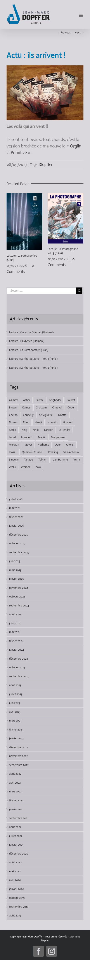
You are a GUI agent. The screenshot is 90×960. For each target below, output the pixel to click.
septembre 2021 (18, 818)
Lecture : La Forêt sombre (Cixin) (28, 350)
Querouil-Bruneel (32, 452)
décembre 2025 (18, 534)
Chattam (41, 407)
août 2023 (15, 685)
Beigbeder (55, 400)
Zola (38, 467)
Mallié (41, 437)
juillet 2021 (15, 836)
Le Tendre (64, 430)
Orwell (70, 445)
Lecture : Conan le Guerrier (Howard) (31, 332)
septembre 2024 (19, 605)
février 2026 (16, 517)
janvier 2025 (16, 579)
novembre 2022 (18, 756)
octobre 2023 (17, 667)
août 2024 (15, 614)
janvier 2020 (16, 889)
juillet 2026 (15, 499)
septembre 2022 (19, 765)
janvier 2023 (16, 738)
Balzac (39, 400)
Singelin (14, 459)
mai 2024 (14, 632)
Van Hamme (60, 459)
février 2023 (16, 729)
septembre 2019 (18, 907)
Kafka (12, 430)
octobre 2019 (17, 898)
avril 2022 (15, 783)
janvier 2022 (16, 809)
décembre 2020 (18, 853)
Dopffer (45, 164)
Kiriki (36, 430)
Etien (26, 422)
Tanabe (28, 459)
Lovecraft (27, 437)
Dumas (13, 422)
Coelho (13, 415)
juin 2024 (14, 623)
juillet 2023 (15, 694)
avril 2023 (15, 712)
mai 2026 (14, 508)
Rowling (53, 452)
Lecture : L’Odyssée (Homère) (26, 341)
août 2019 (15, 915)
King (24, 430)
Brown (13, 407)
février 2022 (16, 800)
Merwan (14, 445)
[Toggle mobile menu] (81, 15)
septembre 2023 (19, 676)
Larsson (48, 430)
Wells (12, 467)
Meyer (28, 445)
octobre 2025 (17, 543)
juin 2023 (14, 703)
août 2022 (15, 774)
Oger (58, 445)
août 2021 (15, 827)
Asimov (13, 400)
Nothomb (43, 445)
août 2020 (15, 862)
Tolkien (42, 459)
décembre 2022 (18, 747)
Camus (26, 407)
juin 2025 (14, 561)
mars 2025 (15, 570)
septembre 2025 (19, 552)
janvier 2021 (16, 844)
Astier (26, 400)
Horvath (52, 422)
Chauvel (57, 407)
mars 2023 (15, 720)
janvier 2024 (16, 650)
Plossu (12, 452)
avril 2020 (15, 880)
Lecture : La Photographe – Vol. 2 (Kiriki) (33, 368)
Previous (66, 32)
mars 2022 (15, 791)
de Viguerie (46, 415)
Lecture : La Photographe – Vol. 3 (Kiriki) (33, 359)
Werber (25, 467)
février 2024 (16, 641)
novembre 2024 (18, 588)
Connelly (28, 415)
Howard (68, 422)
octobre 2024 (17, 596)
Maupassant (58, 437)
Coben (71, 407)
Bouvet (71, 400)
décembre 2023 (18, 658)
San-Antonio (71, 452)
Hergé (38, 422)
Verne (77, 459)
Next (77, 32)
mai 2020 (15, 871)
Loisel (12, 437)
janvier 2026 (16, 525)
